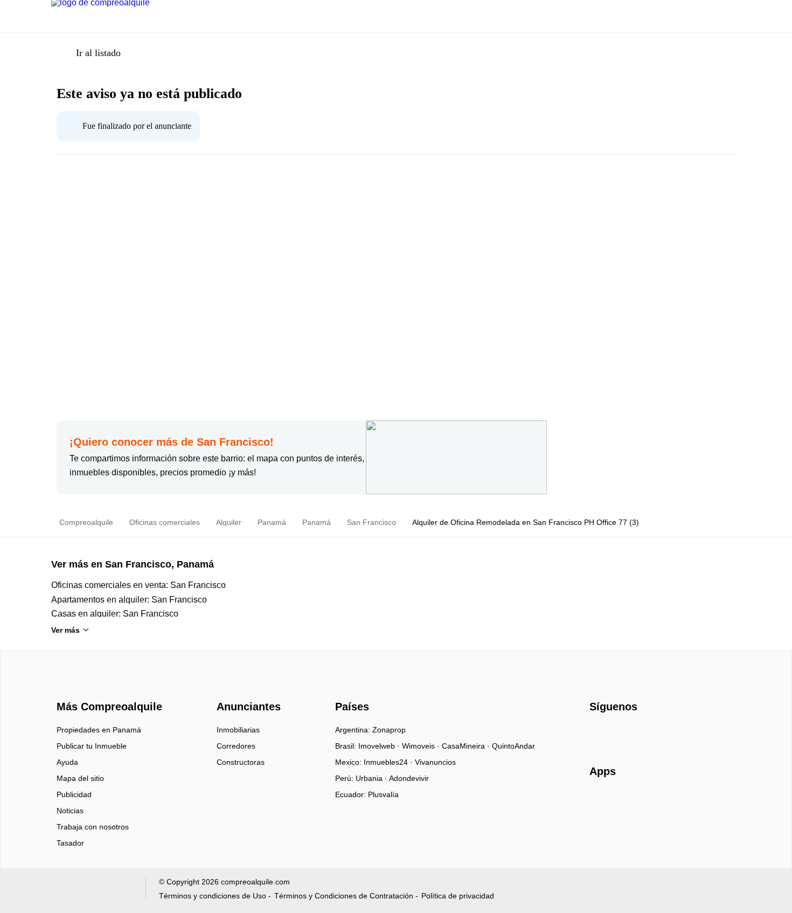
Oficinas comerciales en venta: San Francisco (138, 585)
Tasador (70, 843)
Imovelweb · (380, 746)
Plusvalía (383, 794)
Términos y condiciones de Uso (212, 895)
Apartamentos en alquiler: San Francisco (129, 599)
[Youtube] (634, 733)
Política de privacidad (457, 895)
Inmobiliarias (238, 729)
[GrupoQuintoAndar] (92, 890)
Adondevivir (409, 778)
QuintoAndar (513, 746)
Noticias (70, 810)
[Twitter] (652, 733)
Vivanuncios (435, 762)
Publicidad (74, 794)
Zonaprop (389, 729)
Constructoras (241, 762)
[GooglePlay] (696, 802)
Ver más (65, 630)
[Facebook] (598, 733)
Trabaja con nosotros (93, 826)
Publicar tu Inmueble (92, 746)
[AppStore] (623, 802)
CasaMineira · (467, 746)
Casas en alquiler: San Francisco (114, 613)
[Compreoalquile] (108, 687)
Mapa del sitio (80, 778)
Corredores (236, 746)
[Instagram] (616, 733)
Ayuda (67, 762)
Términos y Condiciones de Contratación (343, 895)
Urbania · (372, 778)
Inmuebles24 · (389, 762)
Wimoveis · (422, 746)
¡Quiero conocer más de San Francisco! (172, 442)
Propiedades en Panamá (99, 729)
